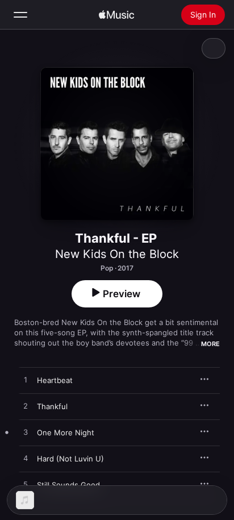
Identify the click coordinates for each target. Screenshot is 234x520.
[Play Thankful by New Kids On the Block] (25, 406)
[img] (116, 15)
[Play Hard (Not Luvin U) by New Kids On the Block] (25, 459)
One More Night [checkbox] (65, 432)
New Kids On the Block (117, 254)
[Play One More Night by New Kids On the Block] (25, 432)
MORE (210, 344)
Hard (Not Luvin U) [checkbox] (70, 458)
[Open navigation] (20, 14)
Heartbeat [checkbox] (55, 380)
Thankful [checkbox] (52, 406)
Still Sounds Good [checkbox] (68, 484)
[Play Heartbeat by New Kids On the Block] (25, 380)
